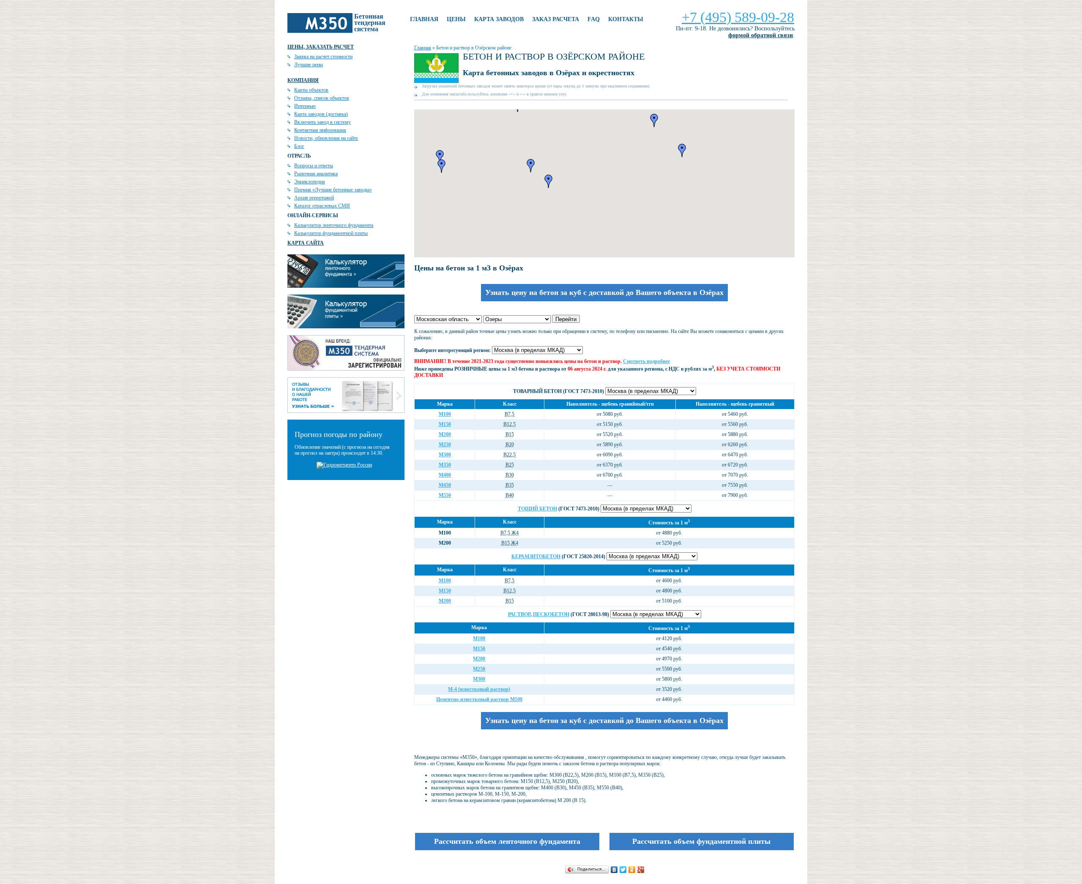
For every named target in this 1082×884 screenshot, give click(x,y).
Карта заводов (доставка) (321, 114)
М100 (445, 414)
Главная (424, 19)
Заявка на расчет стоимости (323, 57)
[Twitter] (623, 869)
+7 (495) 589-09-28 (738, 17)
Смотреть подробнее (646, 361)
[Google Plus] (641, 869)
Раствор (519, 614)
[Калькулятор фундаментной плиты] (345, 327)
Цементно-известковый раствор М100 (479, 699)
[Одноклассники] (632, 869)
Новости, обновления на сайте (326, 138)
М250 (445, 444)
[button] (654, 120)
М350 (445, 465)
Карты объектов (311, 90)
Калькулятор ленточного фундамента (333, 225)
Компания (303, 80)
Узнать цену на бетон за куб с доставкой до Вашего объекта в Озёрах (604, 292)
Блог (299, 146)
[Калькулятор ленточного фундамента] (345, 286)
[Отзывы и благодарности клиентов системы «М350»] (345, 411)
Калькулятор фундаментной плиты (331, 233)
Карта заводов (499, 19)
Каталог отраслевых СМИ (322, 206)
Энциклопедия (309, 182)
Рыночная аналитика (316, 174)
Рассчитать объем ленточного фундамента (507, 841)
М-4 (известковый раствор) (479, 689)
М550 (445, 495)
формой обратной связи (760, 35)
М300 (445, 455)
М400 (445, 475)
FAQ (593, 19)
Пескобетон (551, 614)
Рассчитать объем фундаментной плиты (701, 841)
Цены (456, 19)
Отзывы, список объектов (321, 98)
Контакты (625, 19)
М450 (445, 485)
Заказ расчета (555, 19)
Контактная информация (320, 130)
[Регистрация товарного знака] (345, 369)
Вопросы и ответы (313, 166)
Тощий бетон (537, 509)
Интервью (305, 106)
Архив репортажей (314, 198)
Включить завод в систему (322, 122)
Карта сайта (305, 243)
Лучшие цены (308, 65)
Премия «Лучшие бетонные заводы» (333, 190)
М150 (445, 424)
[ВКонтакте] (614, 869)
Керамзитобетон (535, 556)
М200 (445, 434)
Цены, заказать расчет (320, 47)
